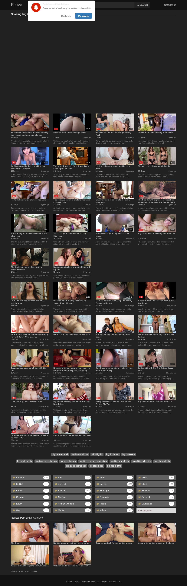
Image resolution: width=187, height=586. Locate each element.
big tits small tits (162, 461)
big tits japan (112, 454)
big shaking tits (24, 461)
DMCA (77, 582)
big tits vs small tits (120, 461)
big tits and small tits (76, 466)
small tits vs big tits (142, 461)
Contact (104, 582)
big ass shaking (68, 461)
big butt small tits (80, 454)
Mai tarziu (66, 16)
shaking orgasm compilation (93, 461)
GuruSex (38, 517)
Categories (170, 5)
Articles (69, 582)
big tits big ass (96, 466)
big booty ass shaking (46, 461)
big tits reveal (128, 454)
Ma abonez (83, 16)
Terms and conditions (90, 582)
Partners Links (115, 582)
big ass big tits (114, 466)
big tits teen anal (60, 454)
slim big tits (97, 454)
